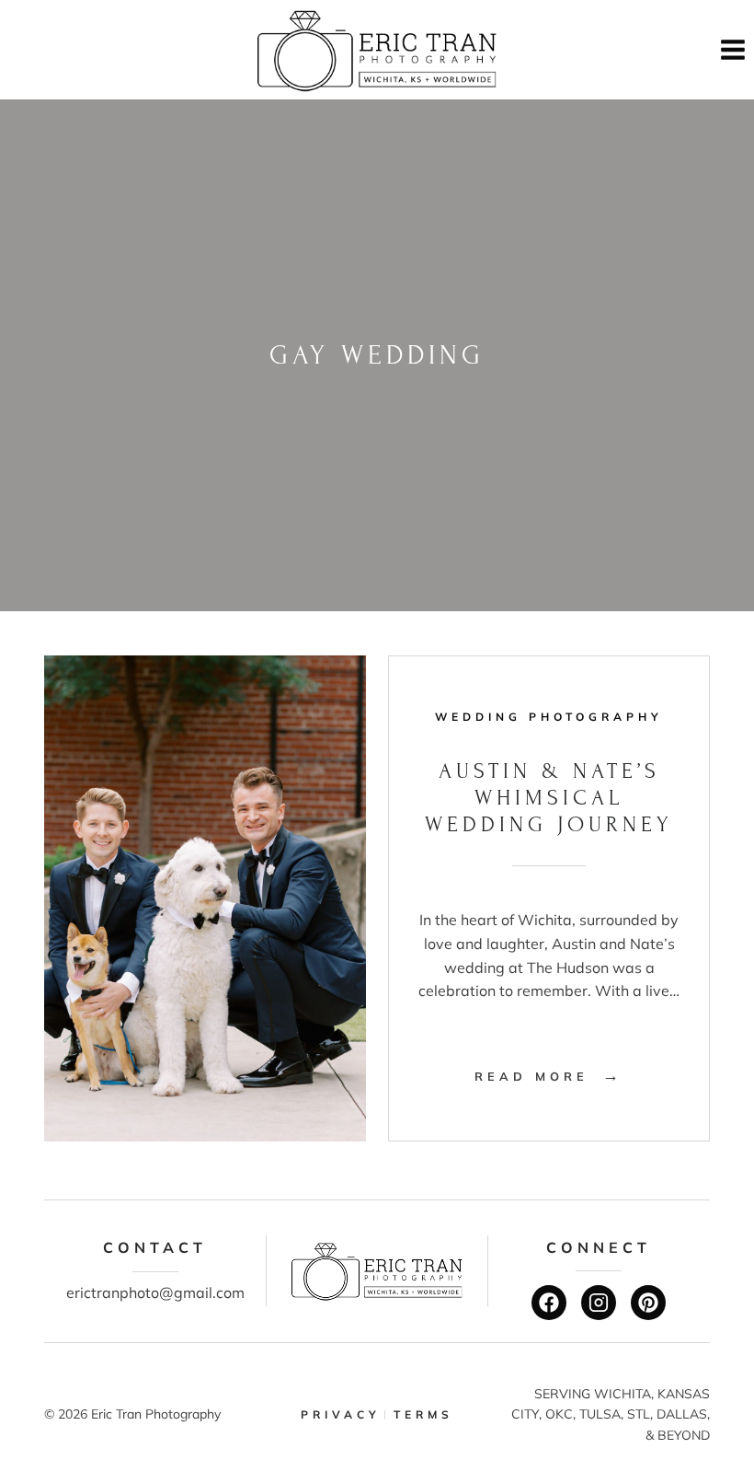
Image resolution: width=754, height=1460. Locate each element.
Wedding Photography (549, 717)
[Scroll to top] (727, 1384)
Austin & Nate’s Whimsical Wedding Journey (549, 798)
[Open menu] (732, 49)
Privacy (341, 1414)
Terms (423, 1414)
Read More (548, 1076)
